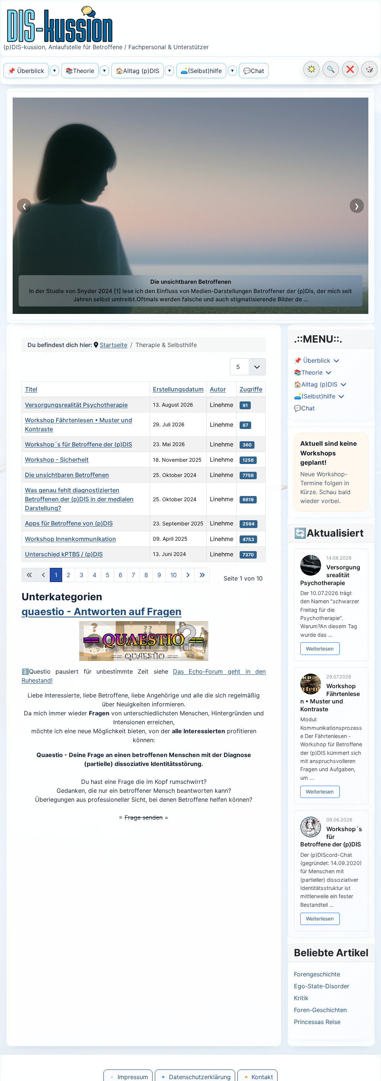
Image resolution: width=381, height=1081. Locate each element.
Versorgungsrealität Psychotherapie (76, 404)
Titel (31, 389)
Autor (218, 389)
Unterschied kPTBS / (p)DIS (64, 554)
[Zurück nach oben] (368, 1067)
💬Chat (304, 408)
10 (173, 575)
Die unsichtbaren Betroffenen (67, 474)
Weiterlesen (320, 649)
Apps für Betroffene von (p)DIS (69, 523)
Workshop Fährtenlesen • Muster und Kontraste (330, 697)
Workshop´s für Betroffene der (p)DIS (78, 444)
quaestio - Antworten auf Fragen (102, 611)
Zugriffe (251, 389)
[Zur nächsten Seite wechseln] (188, 575)
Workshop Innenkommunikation (70, 539)
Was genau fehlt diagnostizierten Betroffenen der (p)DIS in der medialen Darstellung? (79, 499)
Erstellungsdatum (178, 389)
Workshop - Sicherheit (57, 459)
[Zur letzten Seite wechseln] (202, 575)
